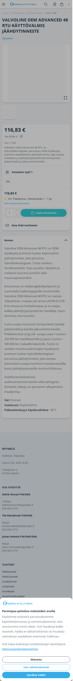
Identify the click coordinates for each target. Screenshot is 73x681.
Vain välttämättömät (36, 667)
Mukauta (36, 659)
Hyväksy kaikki (36, 675)
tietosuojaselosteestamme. (20, 649)
